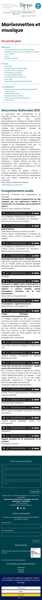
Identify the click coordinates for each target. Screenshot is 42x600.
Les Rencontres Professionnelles (16, 68)
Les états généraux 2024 (13, 75)
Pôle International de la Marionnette (17, 98)
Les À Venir (8, 79)
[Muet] (33, 213)
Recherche (27, 12)
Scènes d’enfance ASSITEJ (14, 96)
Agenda (7, 12)
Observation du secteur (13, 73)
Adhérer (21, 572)
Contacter (35, 492)
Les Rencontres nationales (14, 71)
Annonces (21, 568)
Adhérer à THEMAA (11, 58)
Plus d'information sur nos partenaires (13, 560)
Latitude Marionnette (12, 94)
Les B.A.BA (8, 66)
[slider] (37, 213)
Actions (4, 63)
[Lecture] (4, 213)
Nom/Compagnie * (7, 530)
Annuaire (17, 14)
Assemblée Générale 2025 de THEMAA (18, 81)
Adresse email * (6, 522)
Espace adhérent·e (30, 16)
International (9, 100)
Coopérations (7, 87)
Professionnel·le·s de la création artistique (19, 50)
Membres (5, 47)
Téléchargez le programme (12, 185)
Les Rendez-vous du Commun (15, 77)
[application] (21, 213)
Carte (7, 56)
